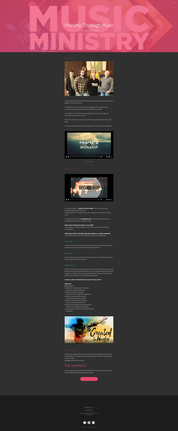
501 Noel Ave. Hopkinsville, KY (89, 409)
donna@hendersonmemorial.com (89, 413)
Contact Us (89, 379)
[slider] (82, 157)
